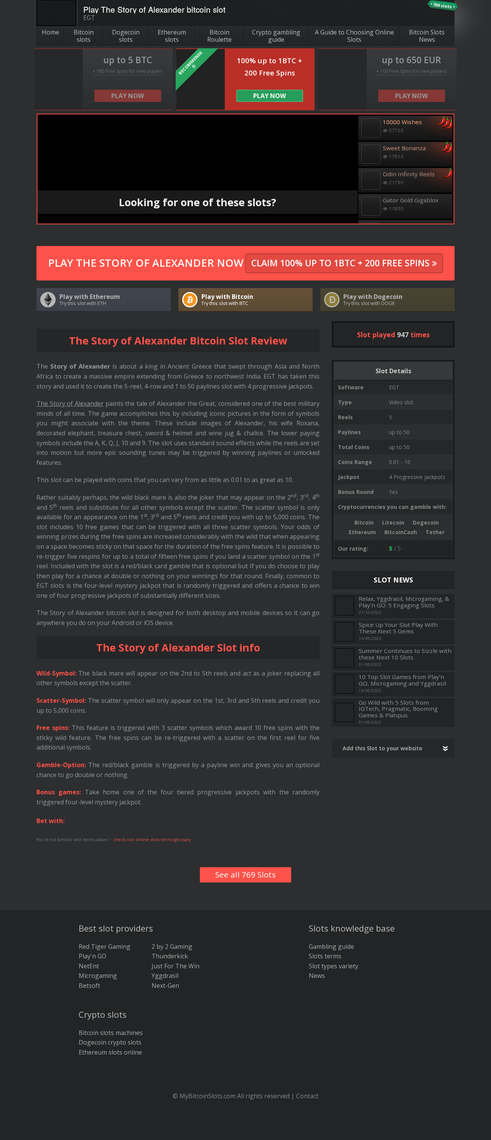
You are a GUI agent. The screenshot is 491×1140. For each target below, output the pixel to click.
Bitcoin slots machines (111, 1032)
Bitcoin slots (84, 36)
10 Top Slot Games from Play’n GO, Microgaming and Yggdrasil (402, 680)
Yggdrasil (165, 975)
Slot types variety (333, 966)
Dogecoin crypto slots (110, 1042)
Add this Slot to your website (382, 748)
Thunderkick (170, 956)
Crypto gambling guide (276, 36)
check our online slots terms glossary (152, 839)
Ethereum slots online (110, 1052)
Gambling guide (331, 946)
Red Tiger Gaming (104, 946)
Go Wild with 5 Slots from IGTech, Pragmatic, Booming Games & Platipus (398, 708)
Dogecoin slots (126, 36)
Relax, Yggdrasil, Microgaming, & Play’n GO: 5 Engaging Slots (404, 601)
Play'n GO (92, 956)
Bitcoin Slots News (427, 36)
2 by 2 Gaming (172, 946)
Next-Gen (165, 985)
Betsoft (89, 985)
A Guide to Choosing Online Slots (354, 36)
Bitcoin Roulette (219, 36)
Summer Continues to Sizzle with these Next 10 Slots (405, 654)
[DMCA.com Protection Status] (245, 1128)
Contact (307, 1096)
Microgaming (98, 975)
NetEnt (89, 966)
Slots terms (325, 956)
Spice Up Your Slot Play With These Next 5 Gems (398, 628)
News (317, 975)
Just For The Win (175, 966)
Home (50, 32)
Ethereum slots (172, 36)
